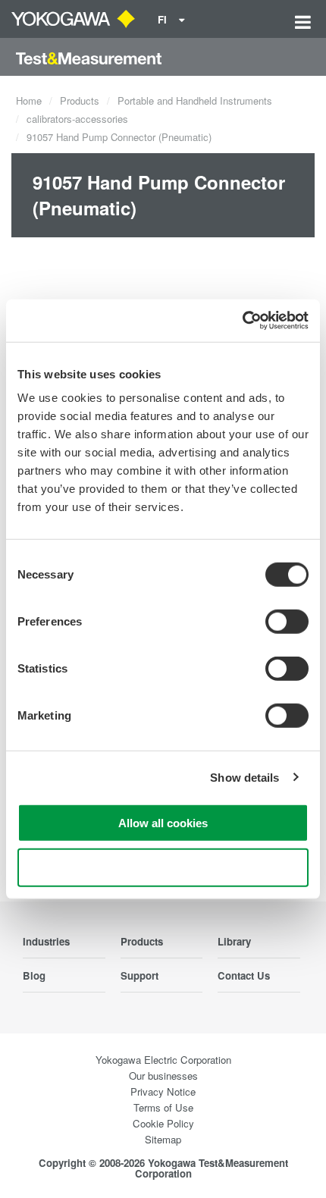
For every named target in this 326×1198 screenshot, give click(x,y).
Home (29, 100)
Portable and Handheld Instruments (195, 100)
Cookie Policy (163, 1123)
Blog (34, 975)
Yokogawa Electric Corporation (163, 1059)
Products (79, 100)
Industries (46, 941)
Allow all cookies (163, 823)
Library (234, 941)
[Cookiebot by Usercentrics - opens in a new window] (242, 321)
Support (139, 975)
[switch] (287, 622)
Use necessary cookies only (163, 867)
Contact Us (244, 975)
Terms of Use (163, 1107)
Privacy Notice (163, 1091)
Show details (244, 776)
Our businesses (163, 1075)
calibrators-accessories (77, 118)
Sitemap (163, 1139)
